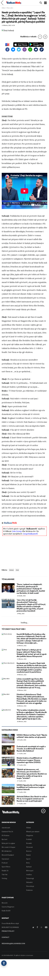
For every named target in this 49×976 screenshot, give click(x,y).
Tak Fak (4, 874)
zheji (17, 570)
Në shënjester (7, 851)
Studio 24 (5, 870)
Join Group (17, 531)
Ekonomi (29, 847)
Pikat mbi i (10, 8)
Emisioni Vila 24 (7, 831)
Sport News (6, 867)
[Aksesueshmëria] (4, 963)
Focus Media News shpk (10, 923)
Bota (28, 863)
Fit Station (5, 835)
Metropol (29, 870)
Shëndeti (29, 882)
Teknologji (30, 878)
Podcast (5, 863)
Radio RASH (6, 911)
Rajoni (28, 855)
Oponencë (5, 859)
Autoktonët (6, 827)
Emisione (29, 890)
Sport (28, 859)
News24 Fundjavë (8, 855)
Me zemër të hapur (8, 847)
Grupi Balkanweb (30, 533)
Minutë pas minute (32, 831)
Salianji (11, 570)
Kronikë (29, 843)
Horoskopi (30, 886)
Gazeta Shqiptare (8, 907)
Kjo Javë (4, 839)
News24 (4, 903)
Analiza (29, 874)
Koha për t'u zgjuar (8, 843)
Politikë (29, 839)
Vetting (4, 878)
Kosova (28, 851)
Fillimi (3, 8)
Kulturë (29, 867)
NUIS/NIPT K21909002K (10, 927)
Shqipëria (29, 835)
